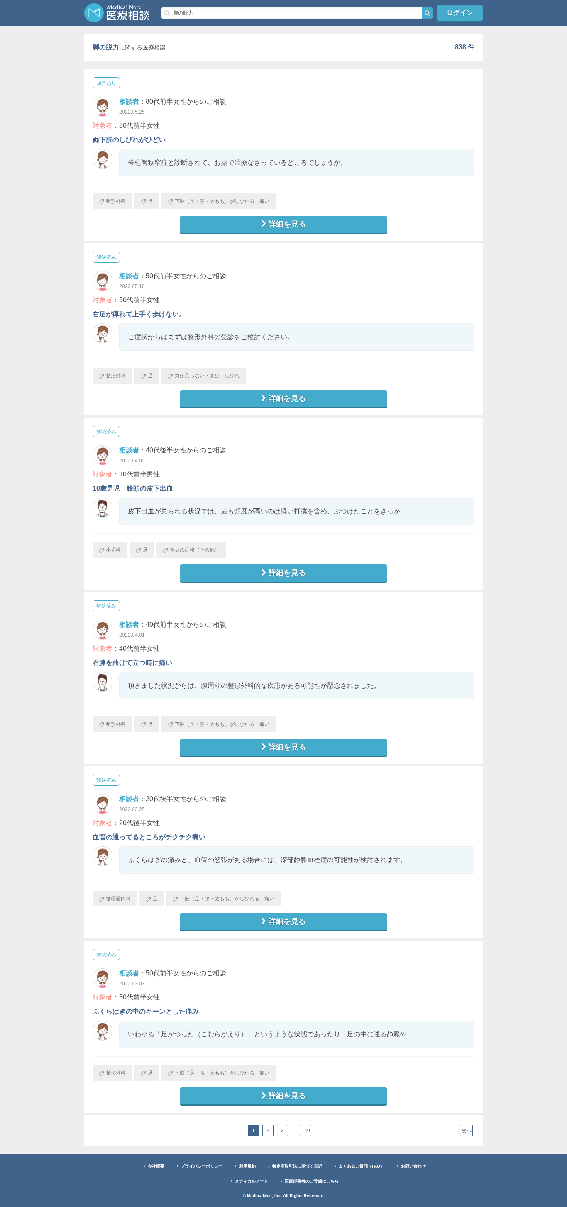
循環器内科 (118, 899)
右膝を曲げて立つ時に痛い (132, 662)
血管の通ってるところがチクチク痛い (149, 837)
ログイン (460, 12)
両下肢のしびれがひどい (129, 139)
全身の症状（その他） (195, 550)
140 (305, 1131)
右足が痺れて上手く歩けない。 (139, 314)
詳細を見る (287, 224)
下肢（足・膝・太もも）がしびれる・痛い (222, 201)
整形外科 (116, 201)
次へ (467, 1131)
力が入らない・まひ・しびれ (207, 376)
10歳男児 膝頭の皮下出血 (133, 488)
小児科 (113, 550)
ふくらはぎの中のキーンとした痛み (146, 1011)
